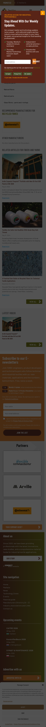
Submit (35, 61)
